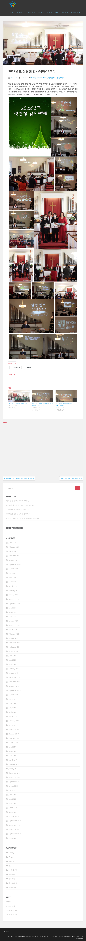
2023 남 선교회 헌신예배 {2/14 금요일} (20, 505)
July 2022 (12, 573)
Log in (8, 902)
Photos (39, 78)
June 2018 (12, 703)
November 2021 (14, 599)
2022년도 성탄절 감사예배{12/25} (18, 514)
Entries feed (10, 906)
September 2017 (15, 738)
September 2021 (15, 603)
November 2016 (14, 777)
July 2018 (12, 699)
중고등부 (12, 879)
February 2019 (14, 669)
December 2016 (14, 773)
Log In (6, 932)
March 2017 (13, 760)
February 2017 (14, 764)
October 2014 (14, 816)
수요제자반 (13, 870)
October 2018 (14, 686)
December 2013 (14, 825)
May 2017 (12, 751)
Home (12, 12)
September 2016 (15, 782)
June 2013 (12, 838)
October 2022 (14, 560)
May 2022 (12, 577)
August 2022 (13, 569)
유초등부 (12, 874)
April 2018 (12, 712)
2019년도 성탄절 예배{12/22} (18, 403)
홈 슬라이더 (60, 78)
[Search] (77, 488)
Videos (45, 78)
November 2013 (14, 829)
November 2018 (14, 682)
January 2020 (13, 638)
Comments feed (12, 910)
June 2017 (12, 747)
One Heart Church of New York (17, 936)
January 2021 (13, 621)
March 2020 (13, 630)
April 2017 (12, 756)
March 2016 (13, 808)
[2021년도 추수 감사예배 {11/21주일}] (66, 396)
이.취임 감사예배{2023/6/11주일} (18, 501)
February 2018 (14, 721)
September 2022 (15, 564)
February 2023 (14, 547)
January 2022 (13, 595)
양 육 (48, 12)
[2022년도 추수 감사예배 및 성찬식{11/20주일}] (42, 396)
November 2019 (14, 643)
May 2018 (12, 708)
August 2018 (13, 695)
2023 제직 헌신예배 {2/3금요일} (17, 509)
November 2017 (14, 729)
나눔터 (64, 12)
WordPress (79, 939)
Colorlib (72, 936)
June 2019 (12, 656)
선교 (10, 866)
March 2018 (13, 716)
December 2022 (14, 551)
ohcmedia (24, 78)
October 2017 (14, 734)
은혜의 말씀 (31, 12)
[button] (29, 127)
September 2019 (15, 647)
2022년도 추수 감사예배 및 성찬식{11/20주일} (42, 404)
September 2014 (15, 821)
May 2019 (12, 660)
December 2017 (14, 725)
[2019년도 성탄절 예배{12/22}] (19, 396)
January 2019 (13, 673)
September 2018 (15, 690)
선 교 (56, 12)
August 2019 (13, 651)
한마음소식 (52, 78)
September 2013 (15, 834)
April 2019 (12, 664)
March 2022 (13, 586)
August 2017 (13, 742)
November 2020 (14, 625)
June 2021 (12, 608)
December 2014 (14, 812)
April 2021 (12, 616)
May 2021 (12, 612)
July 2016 (12, 790)
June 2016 (12, 795)
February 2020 (14, 634)
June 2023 (12, 543)
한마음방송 (74, 12)
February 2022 (14, 590)
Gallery (33, 78)
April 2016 (12, 803)
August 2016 (13, 786)
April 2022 (12, 582)
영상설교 (41, 12)
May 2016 (12, 799)
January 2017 (13, 769)
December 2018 (14, 677)
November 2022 (14, 556)
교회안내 (20, 12)
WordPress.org (11, 915)
